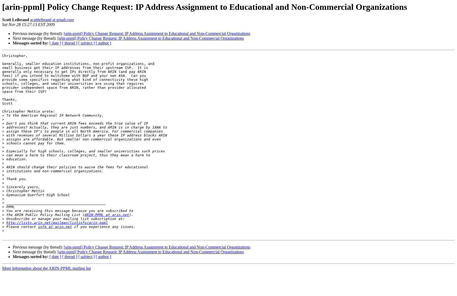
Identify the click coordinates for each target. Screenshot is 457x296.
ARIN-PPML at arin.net (107, 215)
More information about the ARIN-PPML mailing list (46, 268)
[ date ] (55, 43)
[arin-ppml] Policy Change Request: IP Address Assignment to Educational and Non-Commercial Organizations (157, 33)
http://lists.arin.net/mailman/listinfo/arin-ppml (57, 223)
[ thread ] (69, 43)
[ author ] (103, 43)
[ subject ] (86, 43)
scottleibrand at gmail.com (52, 19)
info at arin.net (55, 227)
